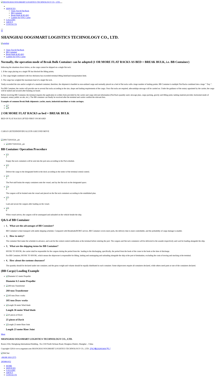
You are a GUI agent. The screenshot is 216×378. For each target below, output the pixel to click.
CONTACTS (11, 24)
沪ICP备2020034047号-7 (100, 349)
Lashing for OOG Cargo (20, 17)
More (3, 334)
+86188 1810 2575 (8, 357)
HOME (9, 366)
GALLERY (11, 20)
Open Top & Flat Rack (20, 11)
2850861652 (6, 362)
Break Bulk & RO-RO (20, 15)
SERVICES (11, 8)
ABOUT (9, 22)
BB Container (16, 13)
